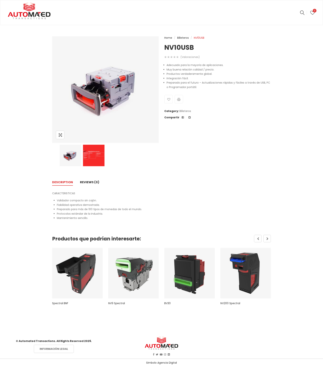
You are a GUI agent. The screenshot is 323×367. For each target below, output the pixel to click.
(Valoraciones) (190, 57)
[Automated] (29, 11)
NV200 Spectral (230, 303)
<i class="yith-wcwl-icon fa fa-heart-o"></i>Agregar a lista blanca (168, 99)
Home (168, 38)
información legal (54, 349)
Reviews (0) (89, 182)
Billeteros (183, 38)
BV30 (167, 303)
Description (62, 182)
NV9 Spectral (116, 303)
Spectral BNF (60, 303)
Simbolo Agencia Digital (161, 363)
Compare (179, 99)
